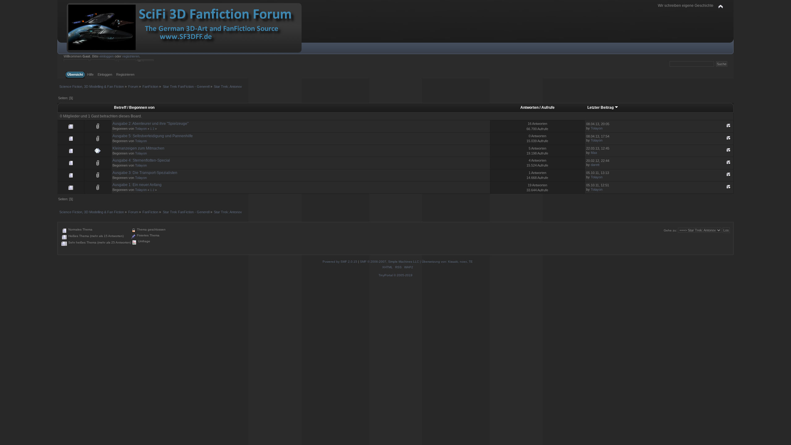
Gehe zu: (670, 230)
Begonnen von (141, 107)
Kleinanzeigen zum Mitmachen (138, 148)
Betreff (120, 107)
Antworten (529, 107)
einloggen (106, 56)
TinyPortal (386, 275)
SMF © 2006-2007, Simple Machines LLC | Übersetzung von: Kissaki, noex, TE (416, 261)
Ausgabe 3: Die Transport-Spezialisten (144, 173)
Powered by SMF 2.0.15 (340, 261)
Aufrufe (548, 107)
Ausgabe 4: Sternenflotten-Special (141, 160)
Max (594, 153)
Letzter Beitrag (601, 107)
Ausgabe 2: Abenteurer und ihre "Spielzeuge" (150, 123)
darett (595, 165)
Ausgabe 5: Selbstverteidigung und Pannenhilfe (152, 136)
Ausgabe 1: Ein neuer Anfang (137, 185)
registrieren (130, 56)
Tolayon (141, 128)
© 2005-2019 (403, 275)
